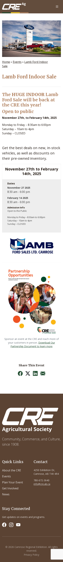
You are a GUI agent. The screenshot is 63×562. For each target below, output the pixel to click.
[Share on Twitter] (27, 373)
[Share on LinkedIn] (35, 373)
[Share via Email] (42, 373)
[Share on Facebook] (20, 373)
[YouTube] (18, 525)
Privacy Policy (31, 554)
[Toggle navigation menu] (57, 6)
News (5, 494)
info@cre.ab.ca (42, 484)
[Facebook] (4, 525)
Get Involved (10, 488)
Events (17, 62)
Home (6, 62)
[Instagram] (11, 525)
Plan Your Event (12, 482)
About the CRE (11, 470)
